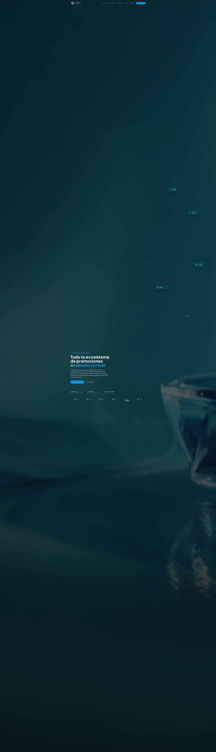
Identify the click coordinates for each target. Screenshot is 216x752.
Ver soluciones (90, 382)
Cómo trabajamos (112, 3)
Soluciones (104, 3)
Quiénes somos (120, 3)
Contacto (126, 3)
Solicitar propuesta (140, 3)
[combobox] (132, 3)
